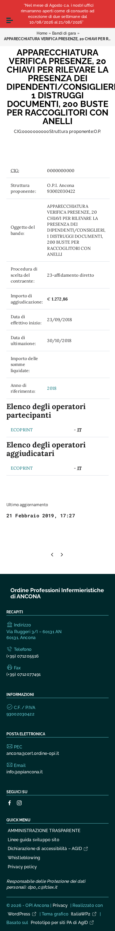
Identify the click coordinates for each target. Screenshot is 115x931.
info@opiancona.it (24, 771)
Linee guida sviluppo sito (33, 839)
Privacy (60, 905)
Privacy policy (22, 866)
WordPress (19, 914)
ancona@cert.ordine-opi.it (32, 753)
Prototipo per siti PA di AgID (59, 922)
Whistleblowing (24, 857)
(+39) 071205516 (22, 656)
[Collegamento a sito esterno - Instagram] (19, 802)
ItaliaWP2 (80, 914)
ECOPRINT (22, 429)
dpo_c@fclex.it (42, 887)
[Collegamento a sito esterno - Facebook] (9, 802)
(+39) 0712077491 (23, 674)
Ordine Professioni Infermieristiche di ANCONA (57, 593)
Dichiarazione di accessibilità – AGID (45, 848)
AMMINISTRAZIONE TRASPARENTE (44, 830)
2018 (51, 388)
